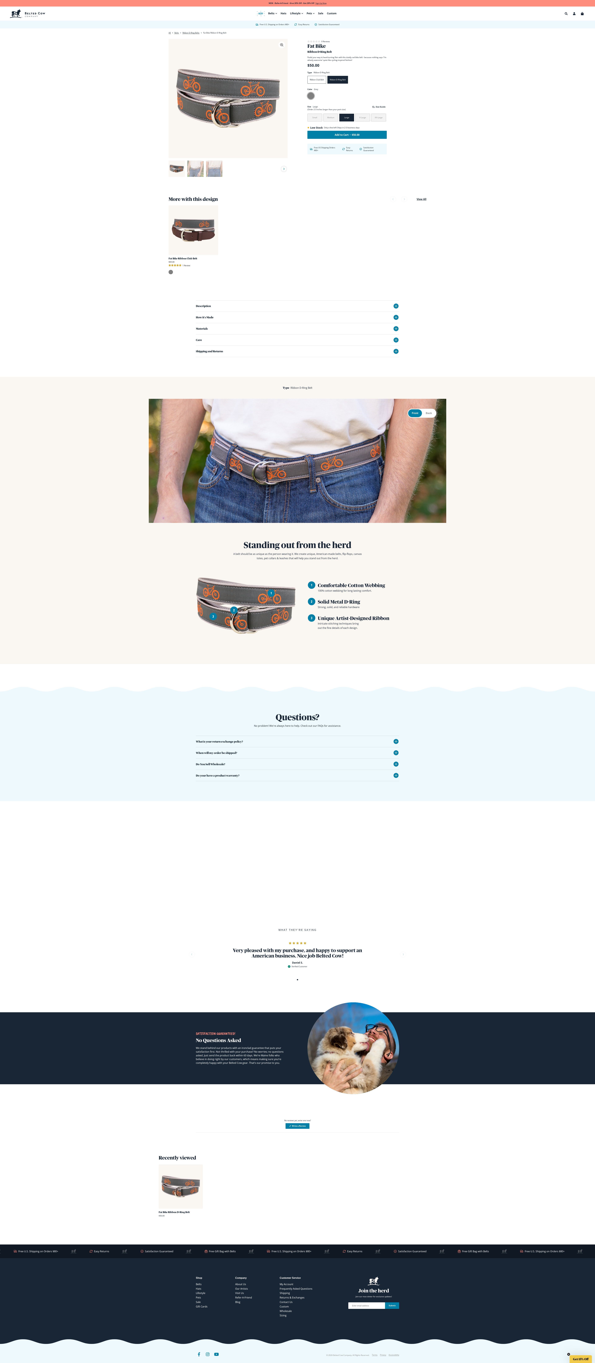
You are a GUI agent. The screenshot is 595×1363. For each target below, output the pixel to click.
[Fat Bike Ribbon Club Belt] (193, 230)
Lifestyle (200, 1293)
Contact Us (286, 1302)
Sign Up (563, 1350)
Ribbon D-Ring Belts (191, 32)
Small (314, 117)
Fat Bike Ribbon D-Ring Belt (174, 1212)
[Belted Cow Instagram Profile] (208, 1356)
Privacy (383, 1355)
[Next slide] (284, 169)
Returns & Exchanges (292, 1297)
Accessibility (394, 1355)
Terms (374, 1355)
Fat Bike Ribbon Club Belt (183, 258)
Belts (176, 32)
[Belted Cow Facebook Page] (199, 1356)
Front (415, 413)
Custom (284, 1306)
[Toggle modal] (281, 44)
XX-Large (379, 117)
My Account (286, 1284)
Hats (198, 1288)
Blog (237, 1302)
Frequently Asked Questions (296, 1288)
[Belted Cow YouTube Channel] (216, 1356)
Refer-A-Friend (243, 1297)
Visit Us (239, 1293)
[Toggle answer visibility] (396, 741)
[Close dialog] (589, 1295)
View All (421, 199)
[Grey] (310, 95)
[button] (566, 13)
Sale (198, 1302)
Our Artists (241, 1288)
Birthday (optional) (549, 1333)
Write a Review (300, 1126)
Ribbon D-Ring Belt (338, 79)
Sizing (283, 1315)
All (170, 32)
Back (429, 413)
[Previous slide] (172, 169)
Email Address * (547, 1321)
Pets (198, 1297)
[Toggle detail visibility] (396, 306)
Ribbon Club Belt (317, 79)
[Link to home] (27, 13)
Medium (330, 117)
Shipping (285, 1293)
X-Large (362, 117)
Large (346, 117)
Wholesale (286, 1311)
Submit (392, 1305)
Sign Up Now (320, 3)
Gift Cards (201, 1306)
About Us (240, 1284)
